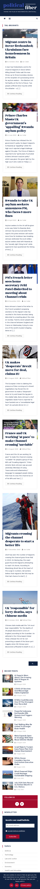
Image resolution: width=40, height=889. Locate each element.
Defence (8, 851)
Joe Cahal (25, 62)
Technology (9, 855)
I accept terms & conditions (16, 831)
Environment (10, 863)
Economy (8, 867)
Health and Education (13, 871)
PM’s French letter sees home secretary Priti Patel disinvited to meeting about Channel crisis (18, 287)
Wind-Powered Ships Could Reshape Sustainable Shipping (23, 774)
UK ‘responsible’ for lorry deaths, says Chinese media (19, 612)
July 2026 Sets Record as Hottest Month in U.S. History (23, 785)
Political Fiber (26, 378)
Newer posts (35, 664)
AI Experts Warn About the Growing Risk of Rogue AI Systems (22, 679)
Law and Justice (11, 859)
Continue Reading (15, 94)
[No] (37, 881)
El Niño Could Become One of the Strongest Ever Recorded (23, 702)
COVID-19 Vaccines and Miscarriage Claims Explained (22, 691)
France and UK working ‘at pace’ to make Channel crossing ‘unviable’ (19, 439)
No (17, 885)
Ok (11, 885)
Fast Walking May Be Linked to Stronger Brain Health (23, 727)
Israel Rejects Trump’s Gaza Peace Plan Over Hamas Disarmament (23, 749)
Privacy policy (26, 885)
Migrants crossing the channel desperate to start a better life (19, 539)
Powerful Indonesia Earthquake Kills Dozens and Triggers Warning (23, 714)
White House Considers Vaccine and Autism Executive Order (23, 761)
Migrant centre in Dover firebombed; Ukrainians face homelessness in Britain (19, 50)
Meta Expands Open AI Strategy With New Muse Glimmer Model (23, 738)
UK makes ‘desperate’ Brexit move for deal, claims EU (18, 368)
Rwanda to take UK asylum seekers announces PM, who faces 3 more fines (19, 208)
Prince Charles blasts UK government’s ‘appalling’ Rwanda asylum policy (19, 123)
